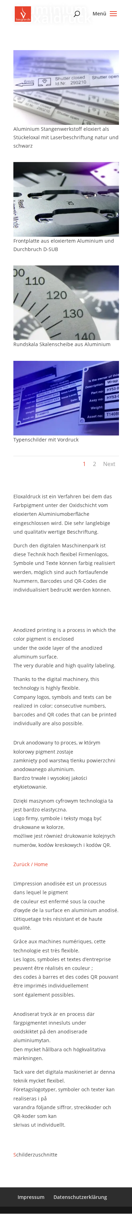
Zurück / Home (30, 864)
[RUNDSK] (66, 338)
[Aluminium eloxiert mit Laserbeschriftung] (66, 123)
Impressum (31, 1197)
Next (109, 464)
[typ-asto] (66, 433)
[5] (66, 234)
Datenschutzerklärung (80, 1197)
